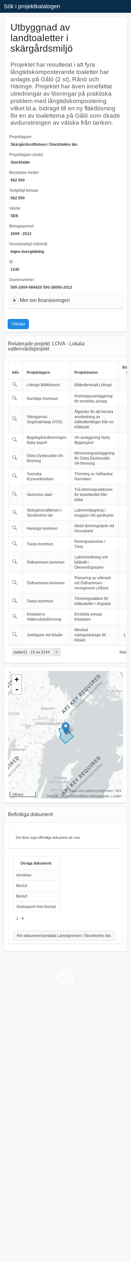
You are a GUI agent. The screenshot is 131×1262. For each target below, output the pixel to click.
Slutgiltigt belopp (23, 190)
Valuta (14, 208)
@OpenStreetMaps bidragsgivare (84, 796)
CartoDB (52, 796)
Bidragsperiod (21, 226)
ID (11, 262)
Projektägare (20, 137)
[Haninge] (66, 728)
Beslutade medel (23, 172)
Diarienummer (21, 279)
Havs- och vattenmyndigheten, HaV (95, 790)
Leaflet (116, 796)
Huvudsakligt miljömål (28, 244)
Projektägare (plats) (26, 154)
